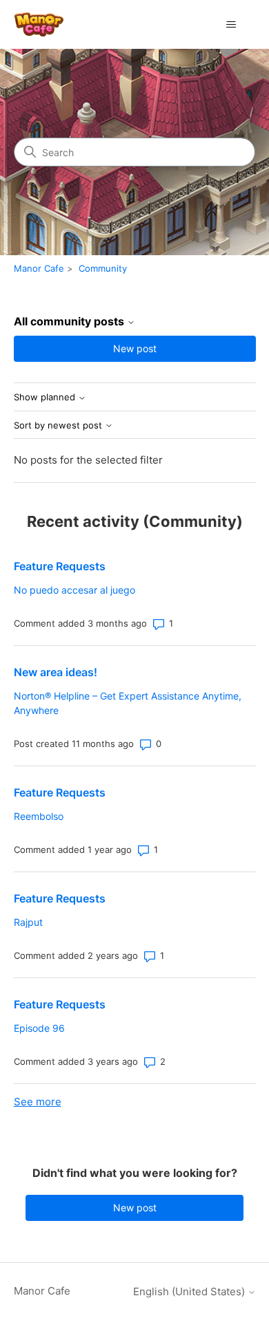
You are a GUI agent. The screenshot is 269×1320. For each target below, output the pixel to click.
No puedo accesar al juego (74, 590)
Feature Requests (60, 566)
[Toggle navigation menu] (231, 25)
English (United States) (190, 1291)
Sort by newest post (59, 425)
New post (135, 348)
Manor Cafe (39, 268)
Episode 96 (39, 1028)
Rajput (28, 922)
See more (37, 1101)
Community (103, 268)
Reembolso (38, 816)
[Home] (39, 24)
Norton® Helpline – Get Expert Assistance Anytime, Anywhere (127, 703)
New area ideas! (55, 672)
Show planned (46, 397)
